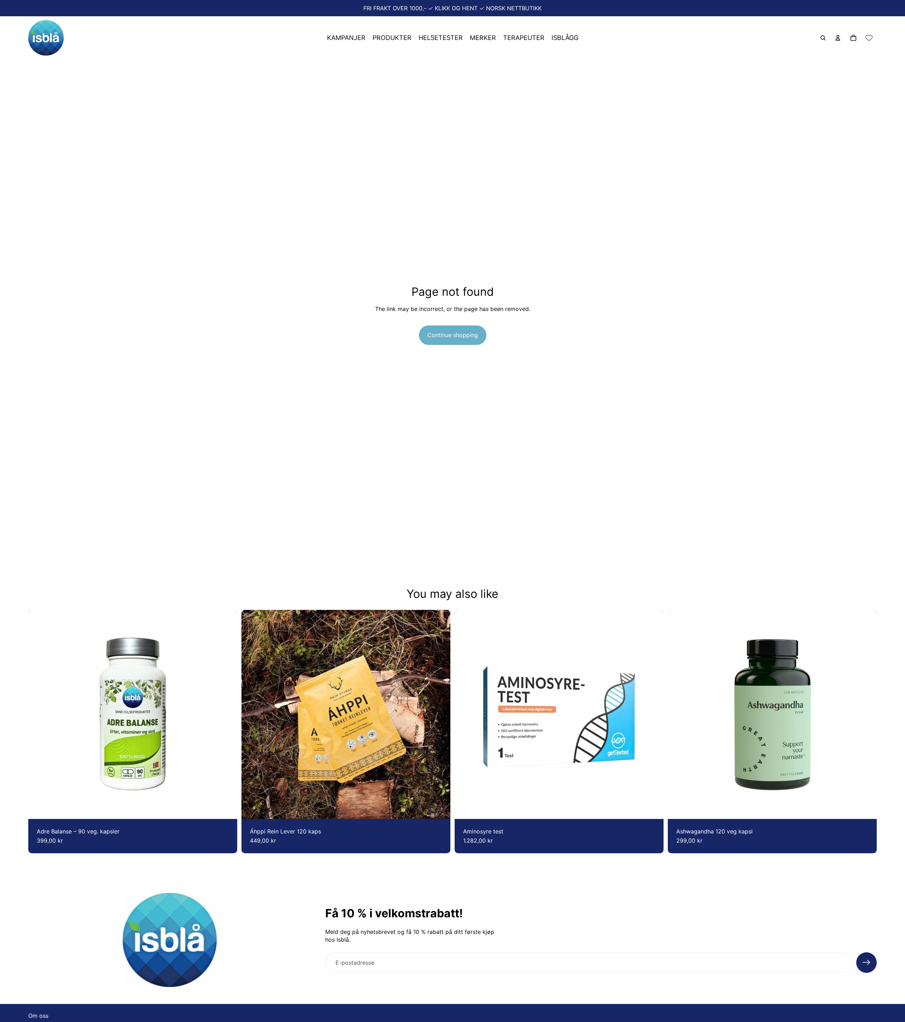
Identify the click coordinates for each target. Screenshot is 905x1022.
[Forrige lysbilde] (252, 714)
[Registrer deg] (866, 962)
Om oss (38, 1015)
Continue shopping (452, 335)
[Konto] (838, 38)
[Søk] (823, 38)
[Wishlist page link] (868, 37)
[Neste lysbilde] (439, 714)
